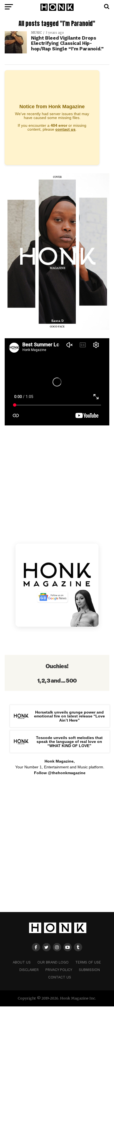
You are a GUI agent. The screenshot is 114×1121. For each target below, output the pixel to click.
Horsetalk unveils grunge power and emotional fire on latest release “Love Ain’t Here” (69, 716)
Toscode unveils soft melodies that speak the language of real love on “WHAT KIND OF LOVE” (69, 741)
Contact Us (59, 977)
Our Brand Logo (53, 962)
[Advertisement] (57, 847)
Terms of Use (88, 962)
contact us (65, 129)
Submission (89, 970)
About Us (22, 962)
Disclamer (29, 970)
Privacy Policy (58, 970)
